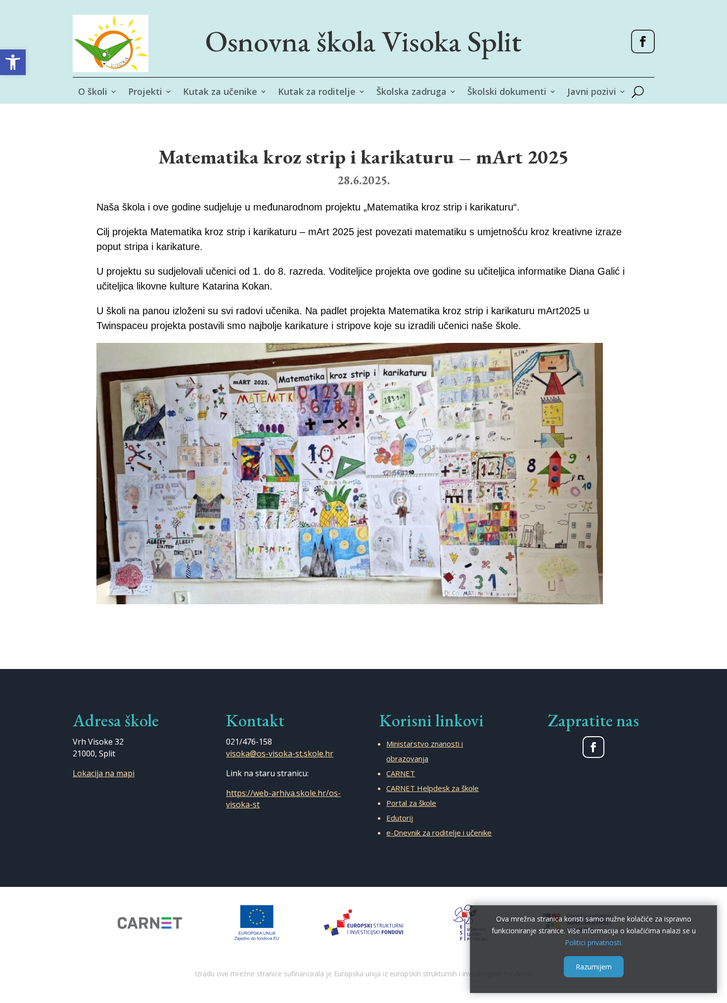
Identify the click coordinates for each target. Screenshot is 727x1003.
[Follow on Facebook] (643, 41)
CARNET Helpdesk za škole (432, 788)
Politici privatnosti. (594, 942)
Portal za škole (411, 803)
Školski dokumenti (506, 92)
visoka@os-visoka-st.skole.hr (279, 753)
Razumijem (594, 966)
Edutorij (399, 818)
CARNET (400, 773)
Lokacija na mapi (104, 773)
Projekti (145, 92)
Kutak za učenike (220, 92)
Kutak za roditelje (317, 92)
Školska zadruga (411, 92)
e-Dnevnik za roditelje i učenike (439, 832)
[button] (13, 62)
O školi (92, 92)
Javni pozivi (591, 92)
